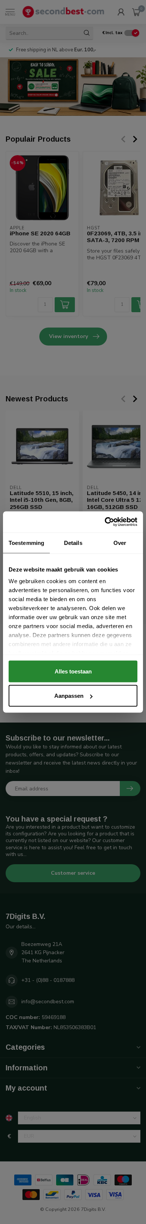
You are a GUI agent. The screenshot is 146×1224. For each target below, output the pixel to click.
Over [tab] (119, 542)
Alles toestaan (73, 671)
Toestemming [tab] (26, 542)
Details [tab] (73, 542)
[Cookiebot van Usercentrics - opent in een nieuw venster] (105, 522)
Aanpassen (68, 696)
